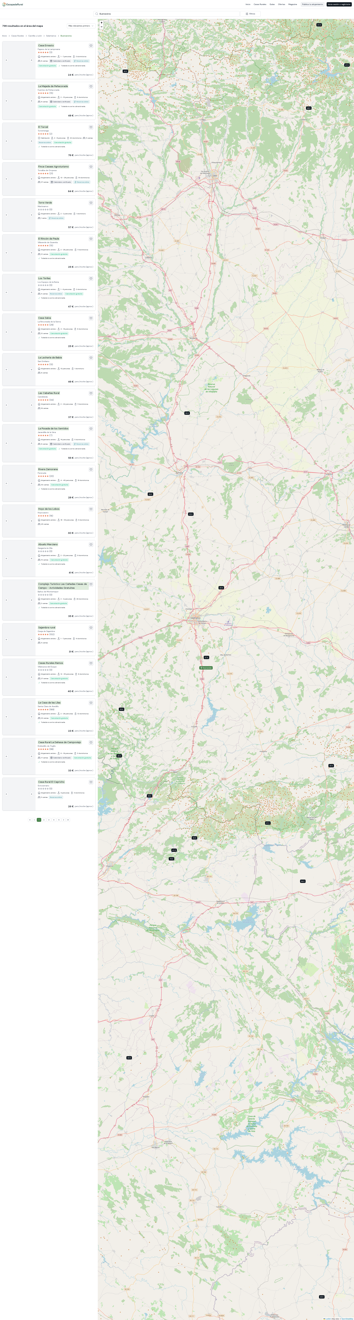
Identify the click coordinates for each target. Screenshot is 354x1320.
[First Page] (30, 820)
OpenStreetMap (347, 1319)
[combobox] (166, 14)
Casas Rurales (260, 4)
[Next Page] (64, 820)
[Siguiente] (31, 60)
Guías (272, 4)
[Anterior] (6, 60)
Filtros (252, 13)
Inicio (248, 4)
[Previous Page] (34, 820)
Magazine (292, 4)
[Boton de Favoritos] (91, 46)
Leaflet (328, 1319)
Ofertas (281, 4)
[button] (189, 413)
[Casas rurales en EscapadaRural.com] (12, 4)
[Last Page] (68, 820)
